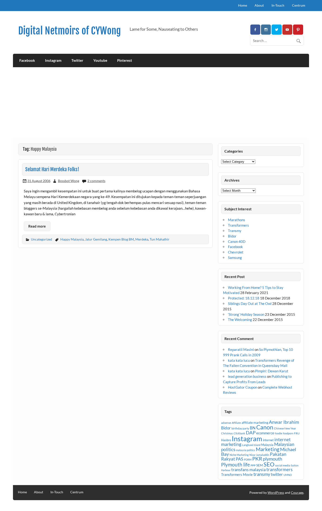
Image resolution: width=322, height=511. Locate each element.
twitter (277, 474)
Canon (264, 427)
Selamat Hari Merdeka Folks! (52, 169)
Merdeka (141, 239)
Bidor (232, 236)
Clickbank (239, 433)
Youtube (100, 60)
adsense (226, 422)
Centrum (298, 5)
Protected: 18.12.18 (243, 298)
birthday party (240, 428)
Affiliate (236, 422)
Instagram (53, 60)
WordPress (276, 492)
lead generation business (247, 376)
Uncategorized (41, 239)
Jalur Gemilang (96, 239)
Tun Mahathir (159, 239)
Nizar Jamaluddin (259, 454)
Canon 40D (236, 241)
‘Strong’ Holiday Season (246, 314)
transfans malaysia (248, 469)
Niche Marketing (239, 454)
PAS (239, 458)
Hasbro (226, 440)
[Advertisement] (161, 103)
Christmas (227, 433)
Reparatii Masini (241, 349)
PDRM (248, 459)
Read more (37, 226)
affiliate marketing (255, 422)
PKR (257, 459)
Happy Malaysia (72, 239)
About (259, 5)
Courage (297, 492)
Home (242, 5)
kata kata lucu (239, 360)
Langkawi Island (251, 444)
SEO (269, 464)
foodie (278, 433)
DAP (251, 432)
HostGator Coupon (242, 387)
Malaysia (267, 445)
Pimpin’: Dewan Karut (271, 371)
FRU (297, 433)
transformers (279, 469)
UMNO (288, 474)
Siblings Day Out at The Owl (250, 303)
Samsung (235, 257)
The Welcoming (240, 319)
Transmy (234, 230)
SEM (259, 465)
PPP (253, 465)
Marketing (267, 449)
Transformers (238, 225)
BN (253, 427)
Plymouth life (235, 464)
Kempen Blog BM (121, 239)
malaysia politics (245, 450)
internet (268, 440)
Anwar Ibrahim (284, 422)
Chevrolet (236, 252)
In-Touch (278, 5)
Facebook (27, 60)
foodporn (288, 433)
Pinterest (124, 60)
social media (282, 465)
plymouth (272, 458)
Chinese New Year (285, 428)
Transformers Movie (237, 474)
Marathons (236, 220)
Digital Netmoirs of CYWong (69, 31)
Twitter (77, 60)
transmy (261, 474)
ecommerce (265, 433)
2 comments (96, 181)
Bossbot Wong (68, 181)
